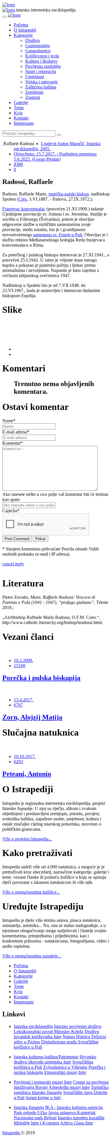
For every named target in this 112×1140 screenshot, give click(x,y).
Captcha (11, 510)
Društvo (32, 40)
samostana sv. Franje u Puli (57, 234)
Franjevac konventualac (23, 208)
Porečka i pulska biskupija (41, 678)
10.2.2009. (23, 660)
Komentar (12, 443)
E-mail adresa (15, 431)
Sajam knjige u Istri (43, 1097)
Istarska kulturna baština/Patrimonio (46, 1056)
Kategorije (23, 35)
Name (9, 420)
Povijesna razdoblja (43, 66)
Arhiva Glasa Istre (76, 1122)
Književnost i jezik (42, 55)
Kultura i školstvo (41, 61)
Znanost (32, 97)
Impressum (24, 123)
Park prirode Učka (30, 1112)
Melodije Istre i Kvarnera (36, 1122)
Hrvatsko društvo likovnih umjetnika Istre (55, 1059)
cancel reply (13, 563)
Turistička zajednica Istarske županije (61, 1090)
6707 (18, 705)
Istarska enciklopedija (33, 1026)
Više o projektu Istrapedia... (27, 838)
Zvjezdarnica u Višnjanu (65, 1067)
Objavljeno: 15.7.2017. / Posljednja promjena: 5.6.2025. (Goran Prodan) (55, 156)
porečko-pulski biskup (69, 193)
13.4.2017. (23, 699)
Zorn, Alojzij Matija (32, 717)
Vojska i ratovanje (41, 81)
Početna (21, 24)
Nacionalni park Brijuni (35, 1117)
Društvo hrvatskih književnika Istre (56, 1034)
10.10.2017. (25, 756)
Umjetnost (34, 76)
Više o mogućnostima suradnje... (31, 955)
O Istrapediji (25, 30)
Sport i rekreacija (40, 71)
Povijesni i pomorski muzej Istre (43, 1082)
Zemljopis (34, 92)
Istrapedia (11, 1132)
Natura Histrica (76, 1036)
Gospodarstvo (38, 50)
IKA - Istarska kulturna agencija (74, 1107)
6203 (18, 761)
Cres (22, 199)
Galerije (21, 102)
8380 (18, 164)
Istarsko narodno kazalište (81, 1117)
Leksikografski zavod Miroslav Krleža (48, 1031)
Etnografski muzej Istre (65, 1072)
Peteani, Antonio (26, 774)
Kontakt (21, 118)
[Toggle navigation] (4, 17)
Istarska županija (29, 1107)
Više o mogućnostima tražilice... (31, 892)
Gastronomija (37, 45)
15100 (19, 665)
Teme (19, 107)
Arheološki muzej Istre (69, 1087)
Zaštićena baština (40, 87)
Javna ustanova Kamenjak (72, 1112)
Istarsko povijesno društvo (77, 1026)
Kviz (18, 112)
